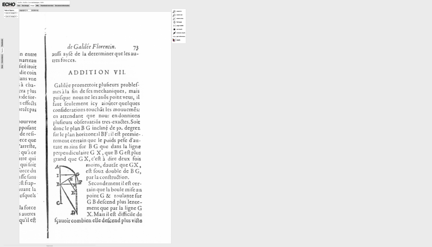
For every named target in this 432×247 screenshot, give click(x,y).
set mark (179, 29)
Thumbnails (2, 42)
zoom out (179, 15)
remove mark (180, 33)
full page (179, 22)
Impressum (50, 245)
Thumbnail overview (46, 5)
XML (37, 5)
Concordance (2, 58)
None (2, 66)
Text (18, 5)
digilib (178, 40)
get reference (180, 36)
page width (179, 25)
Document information (62, 5)
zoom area (179, 18)
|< (23, 10)
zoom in (178, 11)
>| (37, 10)
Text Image (25, 5)
